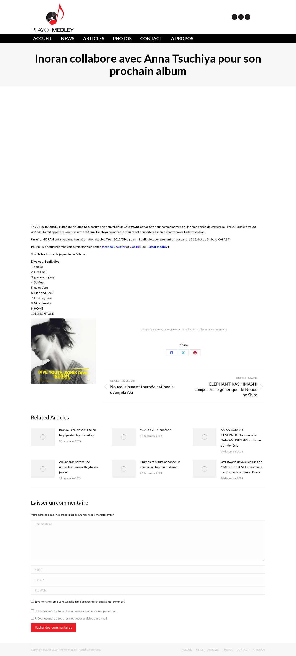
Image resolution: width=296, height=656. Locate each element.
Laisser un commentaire (213, 329)
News (174, 329)
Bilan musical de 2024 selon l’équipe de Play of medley (77, 432)
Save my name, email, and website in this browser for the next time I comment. (80, 601)
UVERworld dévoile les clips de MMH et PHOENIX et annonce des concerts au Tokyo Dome (241, 467)
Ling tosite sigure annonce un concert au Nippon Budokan (160, 464)
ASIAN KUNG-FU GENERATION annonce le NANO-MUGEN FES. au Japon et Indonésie (241, 437)
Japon (166, 329)
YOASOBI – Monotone (155, 430)
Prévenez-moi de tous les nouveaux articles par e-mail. (70, 618)
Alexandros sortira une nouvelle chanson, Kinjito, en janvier (78, 467)
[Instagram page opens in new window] (247, 17)
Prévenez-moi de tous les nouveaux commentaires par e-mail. (75, 611)
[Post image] (43, 437)
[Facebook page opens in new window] (241, 17)
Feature (157, 329)
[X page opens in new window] (234, 17)
